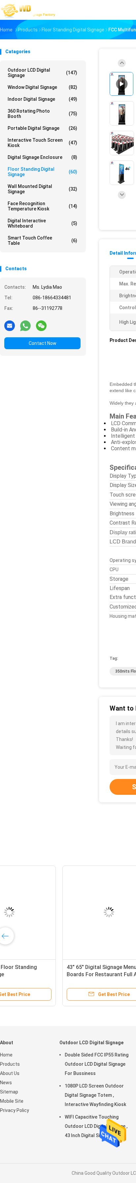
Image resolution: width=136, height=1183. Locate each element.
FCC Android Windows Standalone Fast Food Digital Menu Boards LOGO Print (50, 974)
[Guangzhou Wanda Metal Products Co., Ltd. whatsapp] (25, 325)
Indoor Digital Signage (42, 99)
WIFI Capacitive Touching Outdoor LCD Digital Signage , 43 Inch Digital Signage (96, 1126)
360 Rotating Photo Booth (42, 113)
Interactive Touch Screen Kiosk (42, 142)
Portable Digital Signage (42, 128)
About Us (9, 1073)
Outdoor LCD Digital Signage (42, 72)
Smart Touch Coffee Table (42, 240)
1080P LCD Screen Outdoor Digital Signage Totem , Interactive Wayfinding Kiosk (95, 1095)
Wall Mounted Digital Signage (42, 189)
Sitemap (9, 1091)
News (6, 1082)
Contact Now (42, 343)
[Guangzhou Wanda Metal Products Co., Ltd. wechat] (41, 325)
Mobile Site (11, 1101)
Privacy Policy (14, 1110)
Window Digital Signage (42, 87)
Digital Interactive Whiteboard (42, 223)
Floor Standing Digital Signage (42, 171)
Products (10, 1064)
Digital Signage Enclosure (42, 157)
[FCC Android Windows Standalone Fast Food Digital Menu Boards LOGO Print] (51, 912)
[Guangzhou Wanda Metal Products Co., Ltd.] (29, 10)
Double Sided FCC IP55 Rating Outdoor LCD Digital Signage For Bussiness (96, 1064)
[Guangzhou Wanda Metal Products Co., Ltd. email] (9, 325)
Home (6, 1054)
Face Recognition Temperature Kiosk (42, 206)
